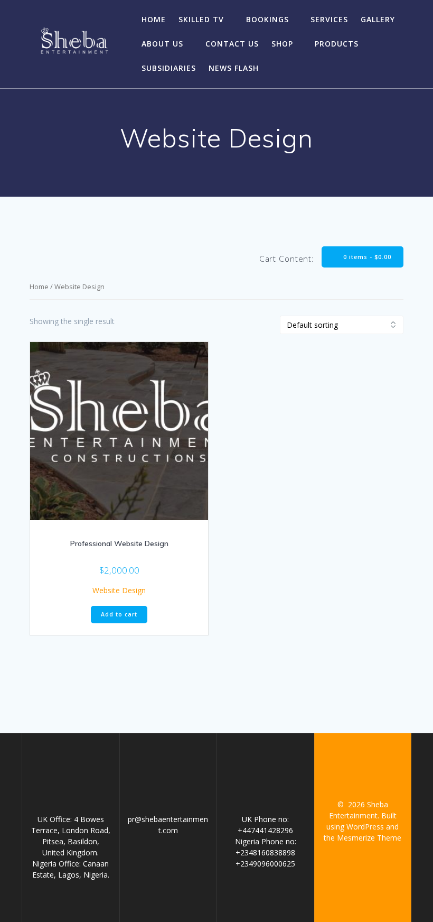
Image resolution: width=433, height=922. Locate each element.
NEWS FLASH (234, 68)
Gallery (378, 19)
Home (154, 19)
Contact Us (232, 44)
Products (337, 44)
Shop (282, 44)
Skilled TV (201, 19)
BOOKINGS (267, 19)
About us (162, 44)
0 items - (366, 257)
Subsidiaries (169, 68)
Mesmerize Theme (369, 838)
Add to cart (119, 614)
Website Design (119, 590)
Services (329, 19)
